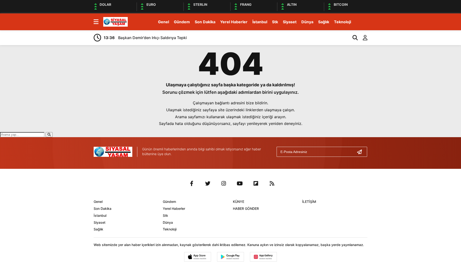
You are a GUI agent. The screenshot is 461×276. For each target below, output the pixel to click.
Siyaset (290, 21)
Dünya (307, 21)
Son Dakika (205, 21)
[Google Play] (230, 257)
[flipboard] (256, 183)
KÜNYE (238, 202)
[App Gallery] (263, 257)
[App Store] (197, 257)
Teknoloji (342, 21)
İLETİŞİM (309, 202)
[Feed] (272, 183)
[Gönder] (361, 152)
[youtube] (240, 183)
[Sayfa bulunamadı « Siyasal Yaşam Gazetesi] (115, 21)
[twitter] (208, 183)
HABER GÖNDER (246, 208)
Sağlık (323, 21)
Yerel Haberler (234, 21)
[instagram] (224, 183)
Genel (163, 21)
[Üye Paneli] (362, 37)
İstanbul (259, 21)
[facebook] (192, 183)
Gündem (182, 21)
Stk (275, 21)
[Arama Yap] (353, 37)
